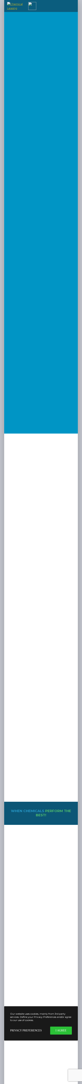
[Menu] (72, 6)
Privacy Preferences (26, 1030)
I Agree (61, 1030)
